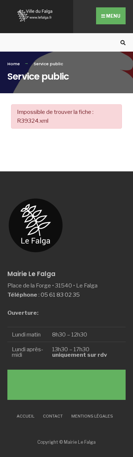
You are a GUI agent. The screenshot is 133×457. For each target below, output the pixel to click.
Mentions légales (92, 416)
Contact (53, 416)
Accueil (25, 416)
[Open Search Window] (121, 42)
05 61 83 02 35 (60, 294)
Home (13, 64)
